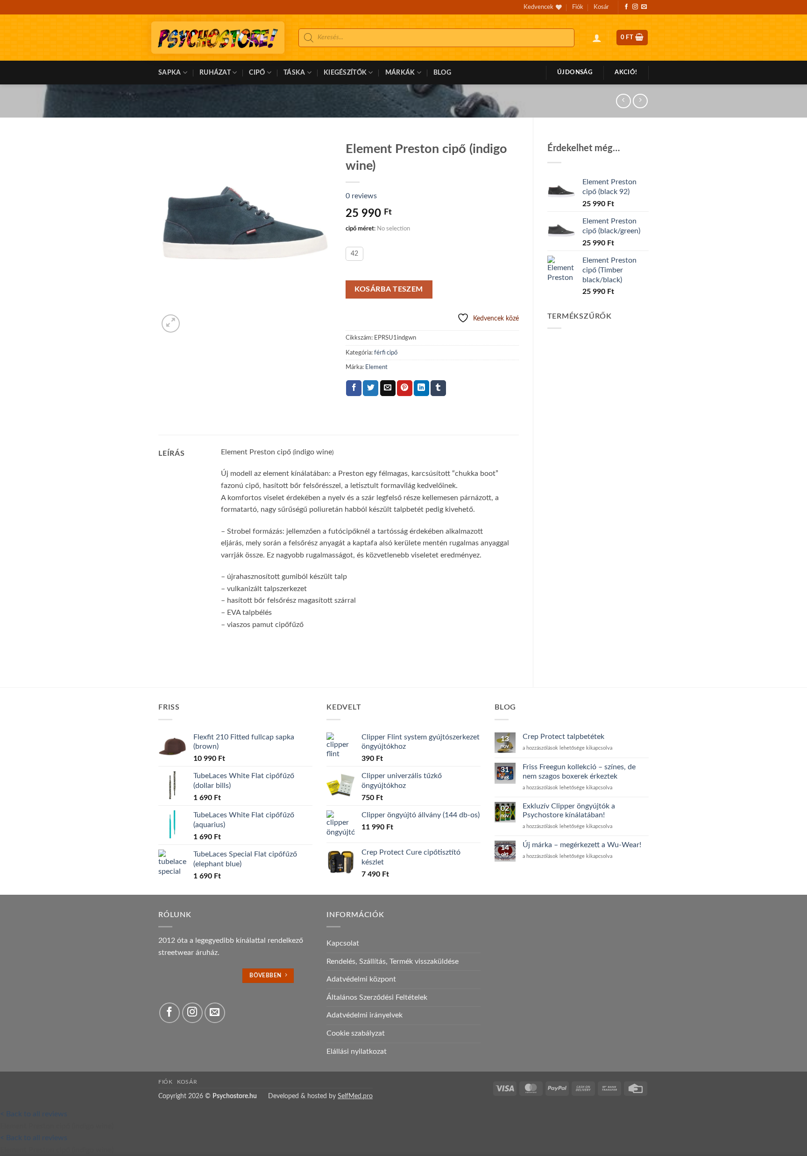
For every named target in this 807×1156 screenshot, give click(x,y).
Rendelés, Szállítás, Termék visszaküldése (392, 961)
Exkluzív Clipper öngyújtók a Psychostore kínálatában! (569, 810)
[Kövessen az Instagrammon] (635, 7)
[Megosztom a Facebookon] (353, 388)
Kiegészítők (345, 72)
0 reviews (361, 196)
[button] (597, 38)
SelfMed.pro (355, 1096)
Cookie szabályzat (355, 1033)
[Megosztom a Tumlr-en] (438, 388)
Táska (294, 72)
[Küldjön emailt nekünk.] (644, 7)
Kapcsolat (342, 943)
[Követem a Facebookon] (626, 7)
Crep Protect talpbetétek (563, 736)
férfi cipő (385, 352)
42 (354, 253)
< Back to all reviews (33, 1114)
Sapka (169, 72)
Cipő (257, 72)
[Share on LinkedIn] (421, 388)
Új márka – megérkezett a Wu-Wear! (582, 845)
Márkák (400, 72)
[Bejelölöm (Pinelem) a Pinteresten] (404, 388)
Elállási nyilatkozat (356, 1051)
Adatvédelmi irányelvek (364, 1015)
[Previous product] (640, 101)
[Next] (193, 318)
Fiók (577, 7)
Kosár (601, 7)
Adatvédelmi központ (361, 979)
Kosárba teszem (388, 289)
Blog (442, 72)
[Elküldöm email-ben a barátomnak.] (388, 388)
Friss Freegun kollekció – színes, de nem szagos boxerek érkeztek (579, 771)
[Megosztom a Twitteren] (370, 388)
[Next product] (623, 101)
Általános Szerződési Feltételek (376, 997)
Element (376, 367)
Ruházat (215, 72)
